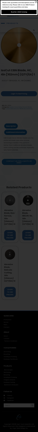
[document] (19, 216)
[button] (36, 1)
